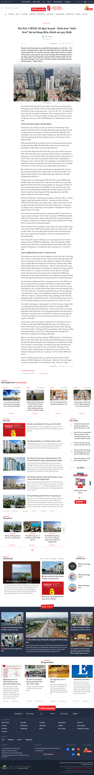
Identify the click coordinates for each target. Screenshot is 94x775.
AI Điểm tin (80, 559)
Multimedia (8, 559)
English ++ (68, 1)
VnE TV (49, 1)
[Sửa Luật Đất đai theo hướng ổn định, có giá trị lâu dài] (12, 619)
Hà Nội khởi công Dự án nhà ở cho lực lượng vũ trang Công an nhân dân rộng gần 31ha (44, 478)
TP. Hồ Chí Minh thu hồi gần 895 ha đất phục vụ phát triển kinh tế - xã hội (82, 426)
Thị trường (50, 14)
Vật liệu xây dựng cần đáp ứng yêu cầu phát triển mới (82, 444)
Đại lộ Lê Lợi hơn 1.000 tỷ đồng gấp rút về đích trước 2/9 (81, 629)
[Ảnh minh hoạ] (47, 64)
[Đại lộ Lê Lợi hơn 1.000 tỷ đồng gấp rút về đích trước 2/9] (82, 619)
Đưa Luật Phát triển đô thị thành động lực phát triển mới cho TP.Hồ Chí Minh (82, 452)
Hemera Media (27, 766)
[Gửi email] (66, 43)
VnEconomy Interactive (82, 679)
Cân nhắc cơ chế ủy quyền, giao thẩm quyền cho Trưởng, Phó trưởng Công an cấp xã (80, 651)
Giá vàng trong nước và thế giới (58, 681)
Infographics (53, 558)
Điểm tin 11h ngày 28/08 (84, 576)
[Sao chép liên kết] (69, 43)
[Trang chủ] (5, 14)
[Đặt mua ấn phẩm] (88, 7)
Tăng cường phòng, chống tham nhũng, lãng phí (82, 459)
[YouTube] (85, 2)
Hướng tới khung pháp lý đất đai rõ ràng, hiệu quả (44, 496)
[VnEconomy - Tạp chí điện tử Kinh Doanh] (47, 708)
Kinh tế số (32, 14)
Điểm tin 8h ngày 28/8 (84, 587)
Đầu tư (18, 14)
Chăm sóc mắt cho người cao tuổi (11, 650)
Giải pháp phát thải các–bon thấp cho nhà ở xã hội (44, 441)
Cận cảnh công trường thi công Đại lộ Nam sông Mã (46, 641)
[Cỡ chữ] (25, 43)
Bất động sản (70, 14)
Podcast (47, 558)
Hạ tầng (75, 387)
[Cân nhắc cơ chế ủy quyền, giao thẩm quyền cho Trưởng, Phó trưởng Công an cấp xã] (82, 640)
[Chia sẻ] (72, 43)
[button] (47, 550)
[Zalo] (82, 2)
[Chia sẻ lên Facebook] (60, 43)
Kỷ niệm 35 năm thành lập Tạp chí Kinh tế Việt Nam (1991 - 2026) (34, 682)
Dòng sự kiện (47, 662)
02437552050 (39, 750)
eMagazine (61, 558)
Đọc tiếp (6, 421)
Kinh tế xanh (41, 14)
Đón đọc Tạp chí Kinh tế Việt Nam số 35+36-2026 (44, 424)
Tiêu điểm (11, 14)
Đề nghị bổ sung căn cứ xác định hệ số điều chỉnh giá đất (32, 537)
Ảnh (3, 739)
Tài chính (24, 14)
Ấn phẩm (80, 468)
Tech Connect (58, 1)
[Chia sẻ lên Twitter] (63, 43)
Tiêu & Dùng (36, 1)
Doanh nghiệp (60, 14)
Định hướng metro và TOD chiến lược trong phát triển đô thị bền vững (11, 682)
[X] (79, 2)
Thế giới (77, 14)
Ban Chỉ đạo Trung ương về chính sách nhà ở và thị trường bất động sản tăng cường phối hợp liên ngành (44, 459)
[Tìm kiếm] (6, 8)
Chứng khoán (26, 1)
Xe (43, 1)
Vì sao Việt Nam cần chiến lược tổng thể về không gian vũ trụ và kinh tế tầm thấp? (11, 404)
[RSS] (78, 754)
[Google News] (91, 2)
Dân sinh (85, 14)
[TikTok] (88, 2)
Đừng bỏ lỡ (7, 518)
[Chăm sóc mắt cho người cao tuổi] (12, 640)
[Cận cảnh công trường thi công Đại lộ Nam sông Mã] (47, 625)
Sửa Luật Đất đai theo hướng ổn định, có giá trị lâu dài (52, 577)
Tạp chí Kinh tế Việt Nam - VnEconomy (82, 768)
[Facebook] (76, 2)
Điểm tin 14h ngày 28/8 (84, 565)
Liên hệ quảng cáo (48, 754)
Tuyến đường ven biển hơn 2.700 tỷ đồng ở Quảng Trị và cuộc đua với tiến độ (82, 404)
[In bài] (22, 43)
